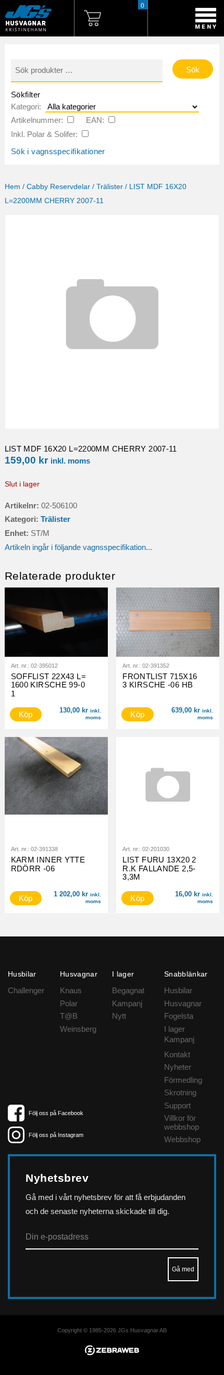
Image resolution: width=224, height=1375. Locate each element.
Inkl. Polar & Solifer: (44, 134)
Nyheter (177, 1066)
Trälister (109, 187)
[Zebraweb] (112, 1352)
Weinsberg (78, 1028)
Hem (12, 187)
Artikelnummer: (37, 120)
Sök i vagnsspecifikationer (58, 151)
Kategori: (26, 106)
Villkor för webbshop (181, 1122)
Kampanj (127, 1003)
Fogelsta (178, 1015)
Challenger (26, 990)
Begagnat (128, 990)
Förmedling (183, 1080)
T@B (69, 1015)
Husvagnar (183, 1003)
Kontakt (177, 1054)
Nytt (119, 1015)
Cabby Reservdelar (58, 187)
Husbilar (178, 990)
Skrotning (180, 1092)
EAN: (95, 120)
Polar (69, 1003)
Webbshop (182, 1139)
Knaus (71, 990)
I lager (174, 1028)
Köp (26, 714)
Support (177, 1105)
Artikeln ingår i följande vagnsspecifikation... (78, 547)
